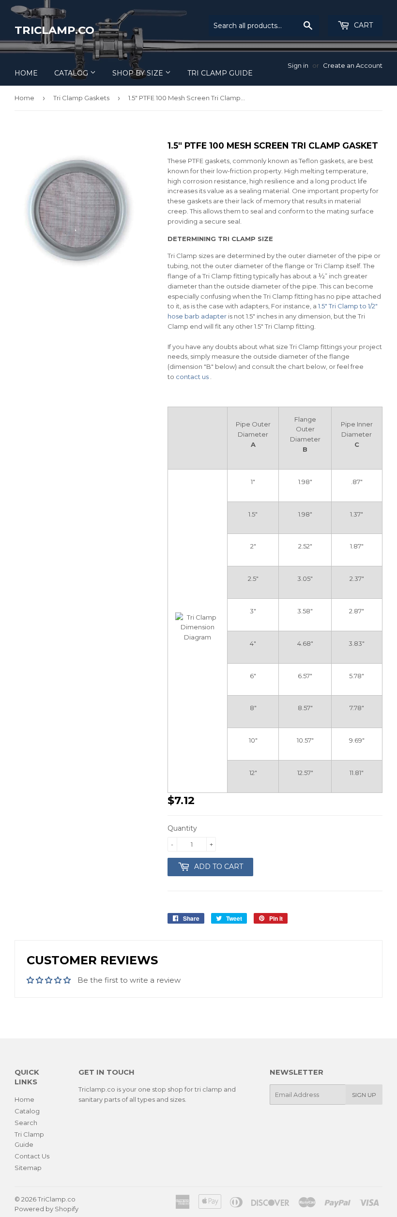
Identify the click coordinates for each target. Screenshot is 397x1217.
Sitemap (28, 1167)
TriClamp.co (54, 30)
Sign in (298, 65)
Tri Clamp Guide (220, 73)
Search (26, 1122)
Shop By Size (138, 73)
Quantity (182, 828)
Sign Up (364, 1094)
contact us (192, 376)
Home (26, 73)
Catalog (72, 73)
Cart (362, 25)
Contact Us (32, 1156)
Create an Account (352, 65)
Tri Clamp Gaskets (81, 98)
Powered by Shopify (46, 1209)
